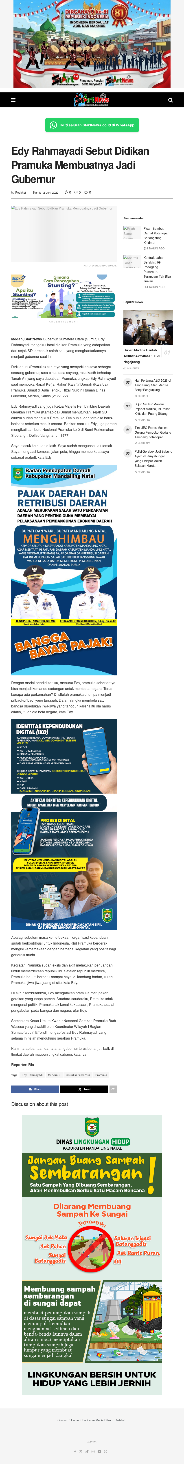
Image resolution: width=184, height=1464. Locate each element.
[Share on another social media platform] (113, 1089)
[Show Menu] (13, 99)
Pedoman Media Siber (96, 1420)
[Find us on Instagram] (93, 1451)
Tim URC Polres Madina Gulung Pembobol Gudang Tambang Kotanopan (153, 432)
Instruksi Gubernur (78, 1075)
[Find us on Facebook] (75, 1451)
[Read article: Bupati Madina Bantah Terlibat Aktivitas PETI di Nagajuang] (148, 327)
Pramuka (101, 1075)
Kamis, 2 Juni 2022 (45, 192)
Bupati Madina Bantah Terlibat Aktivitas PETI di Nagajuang (141, 356)
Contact (62, 1420)
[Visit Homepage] (92, 99)
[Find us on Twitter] (81, 1451)
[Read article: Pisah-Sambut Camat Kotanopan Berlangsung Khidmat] (132, 232)
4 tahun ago (155, 248)
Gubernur (54, 1075)
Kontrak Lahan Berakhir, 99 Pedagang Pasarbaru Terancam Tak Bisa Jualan (157, 269)
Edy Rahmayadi (32, 1075)
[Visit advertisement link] (92, 44)
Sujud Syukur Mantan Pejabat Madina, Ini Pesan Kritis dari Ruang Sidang (152, 409)
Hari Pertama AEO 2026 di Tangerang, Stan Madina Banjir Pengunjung (153, 385)
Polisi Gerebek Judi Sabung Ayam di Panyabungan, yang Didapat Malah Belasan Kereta (153, 458)
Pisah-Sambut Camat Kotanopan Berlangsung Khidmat (156, 235)
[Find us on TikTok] (87, 1451)
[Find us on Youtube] (99, 1451)
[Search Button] (170, 99)
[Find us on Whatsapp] (105, 1451)
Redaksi (20, 192)
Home (75, 1420)
